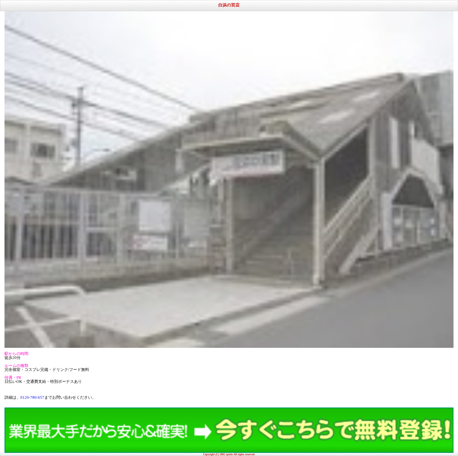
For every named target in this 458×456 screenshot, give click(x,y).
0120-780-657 (32, 397)
